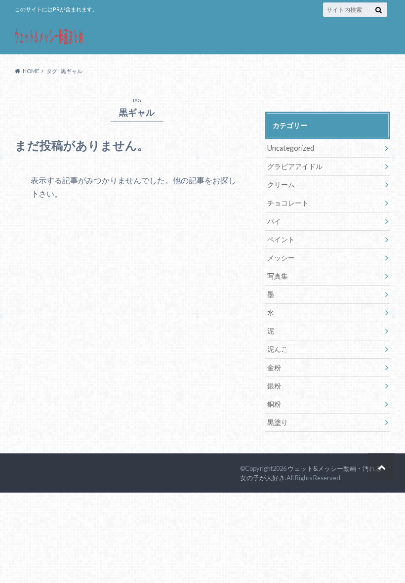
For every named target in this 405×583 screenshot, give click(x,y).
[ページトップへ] (381, 466)
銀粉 (274, 385)
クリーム (281, 184)
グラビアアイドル (295, 166)
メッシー (281, 257)
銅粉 (274, 404)
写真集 (277, 276)
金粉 (274, 367)
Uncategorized (290, 148)
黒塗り (277, 422)
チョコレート (288, 203)
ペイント (281, 239)
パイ (274, 221)
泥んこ (277, 349)
